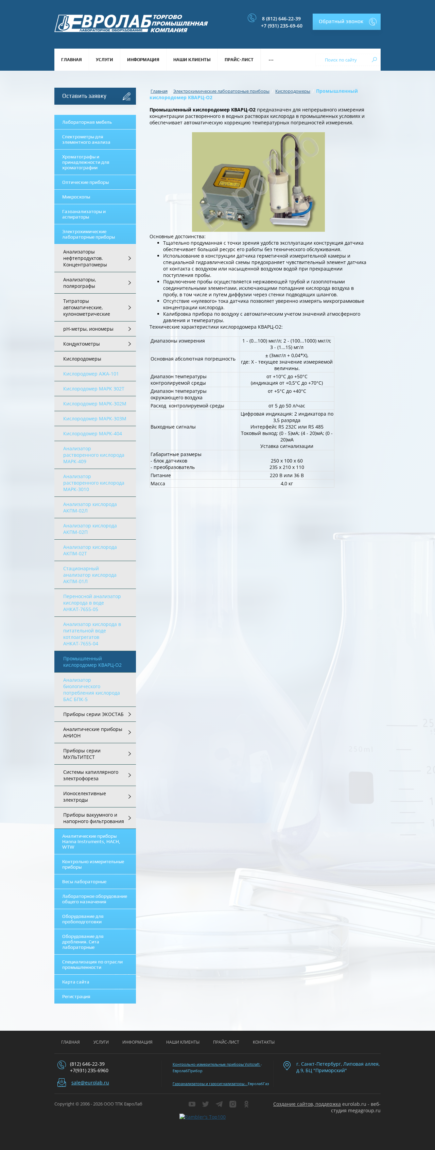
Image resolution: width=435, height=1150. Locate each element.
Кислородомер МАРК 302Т (93, 388)
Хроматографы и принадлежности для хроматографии (85, 162)
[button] (347, 22)
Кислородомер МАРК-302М (94, 403)
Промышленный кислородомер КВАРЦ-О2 (92, 661)
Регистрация (76, 996)
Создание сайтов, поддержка (307, 1104)
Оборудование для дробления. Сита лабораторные (83, 942)
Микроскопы (76, 196)
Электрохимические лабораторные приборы (88, 234)
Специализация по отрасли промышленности (92, 964)
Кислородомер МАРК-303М (94, 418)
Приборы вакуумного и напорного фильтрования (93, 818)
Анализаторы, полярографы (79, 282)
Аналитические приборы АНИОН (92, 732)
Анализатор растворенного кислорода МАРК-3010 (93, 482)
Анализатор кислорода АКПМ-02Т (90, 550)
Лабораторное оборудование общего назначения (94, 898)
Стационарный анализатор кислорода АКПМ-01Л (90, 575)
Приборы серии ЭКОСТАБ (93, 714)
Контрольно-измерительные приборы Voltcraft (217, 1064)
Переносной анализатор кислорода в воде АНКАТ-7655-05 (92, 602)
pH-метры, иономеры (88, 329)
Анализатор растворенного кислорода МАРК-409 (93, 455)
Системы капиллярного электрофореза (90, 775)
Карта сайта (75, 982)
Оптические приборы (85, 182)
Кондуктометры (81, 344)
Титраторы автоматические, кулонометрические (86, 307)
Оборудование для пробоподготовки (83, 918)
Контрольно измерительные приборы (93, 864)
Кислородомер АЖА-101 (91, 373)
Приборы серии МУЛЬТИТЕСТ (82, 753)
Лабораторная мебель (87, 122)
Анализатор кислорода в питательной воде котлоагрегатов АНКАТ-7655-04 (92, 634)
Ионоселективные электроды (84, 796)
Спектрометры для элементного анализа (86, 139)
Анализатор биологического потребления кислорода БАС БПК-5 (91, 689)
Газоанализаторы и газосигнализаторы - (210, 1083)
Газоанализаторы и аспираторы (84, 214)
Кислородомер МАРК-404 (92, 433)
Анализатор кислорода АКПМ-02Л (90, 507)
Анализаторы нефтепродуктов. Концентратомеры (85, 258)
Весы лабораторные (84, 881)
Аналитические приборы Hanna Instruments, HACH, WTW (91, 841)
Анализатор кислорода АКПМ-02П (90, 528)
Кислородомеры (82, 358)
